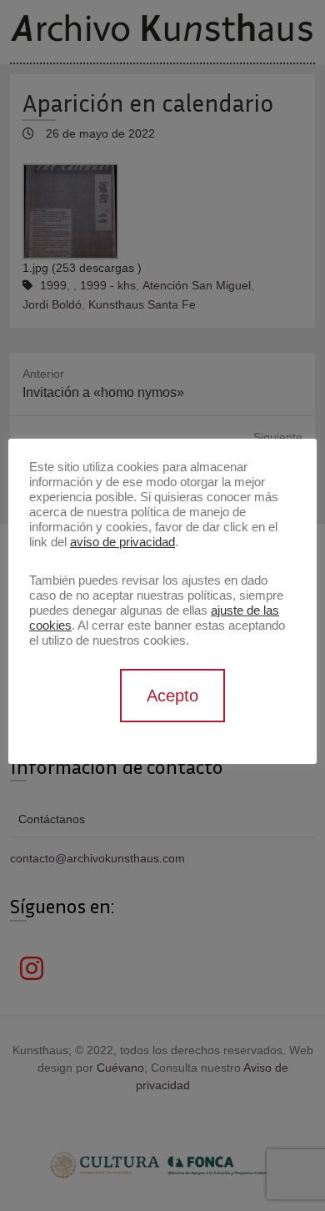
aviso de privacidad (122, 542)
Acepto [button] (172, 695)
